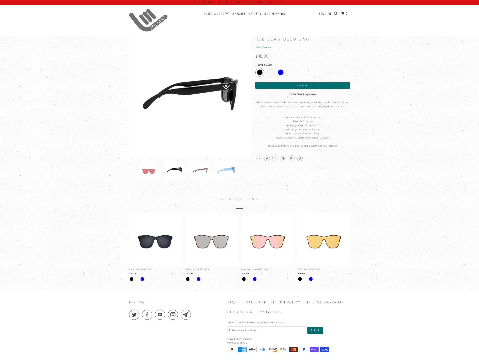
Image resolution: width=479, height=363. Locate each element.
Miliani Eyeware (263, 47)
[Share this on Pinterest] (283, 158)
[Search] (336, 13)
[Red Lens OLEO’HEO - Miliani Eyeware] (190, 96)
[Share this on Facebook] (274, 158)
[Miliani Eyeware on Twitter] (135, 314)
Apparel (239, 14)
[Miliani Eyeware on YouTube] (161, 314)
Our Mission (275, 14)
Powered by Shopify (237, 342)
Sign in (325, 14)
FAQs (232, 302)
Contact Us (269, 312)
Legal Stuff (253, 302)
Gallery (255, 14)
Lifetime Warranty (324, 302)
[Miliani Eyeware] (148, 20)
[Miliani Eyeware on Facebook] (148, 314)
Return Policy (285, 302)
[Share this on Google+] (291, 158)
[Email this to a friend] (299, 158)
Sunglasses (214, 14)
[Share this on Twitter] (266, 158)
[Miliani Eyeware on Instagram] (174, 314)
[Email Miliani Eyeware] (187, 314)
